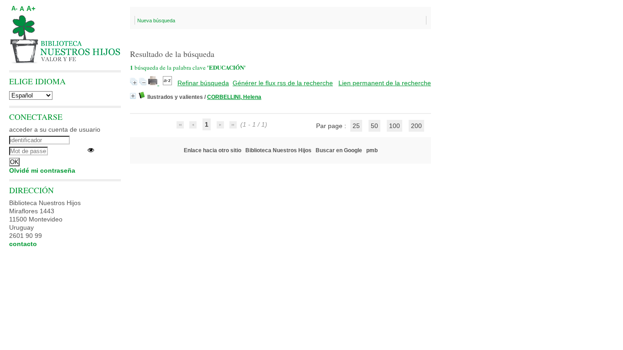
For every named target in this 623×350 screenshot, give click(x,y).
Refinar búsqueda (203, 83)
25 (356, 125)
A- (14, 8)
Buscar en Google (339, 150)
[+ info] (133, 96)
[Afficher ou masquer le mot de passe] (91, 150)
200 (416, 125)
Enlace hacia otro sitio (212, 150)
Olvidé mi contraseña (42, 170)
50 (374, 125)
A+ (31, 8)
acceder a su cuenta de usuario (54, 129)
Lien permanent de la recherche (384, 83)
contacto (23, 243)
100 (394, 125)
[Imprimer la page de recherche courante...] (153, 83)
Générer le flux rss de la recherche (283, 83)
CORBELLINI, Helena (234, 97)
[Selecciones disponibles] (168, 83)
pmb (372, 150)
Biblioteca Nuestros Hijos (278, 150)
